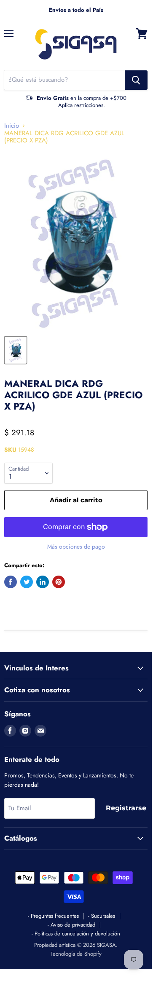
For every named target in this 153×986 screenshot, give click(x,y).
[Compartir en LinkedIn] (42, 582)
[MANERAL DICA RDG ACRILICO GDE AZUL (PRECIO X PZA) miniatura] (16, 350)
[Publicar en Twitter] (26, 582)
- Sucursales (101, 916)
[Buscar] (136, 80)
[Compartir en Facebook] (10, 582)
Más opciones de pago (76, 546)
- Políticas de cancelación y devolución (76, 934)
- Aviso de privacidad (71, 925)
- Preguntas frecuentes (53, 916)
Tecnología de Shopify (76, 954)
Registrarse (126, 808)
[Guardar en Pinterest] (58, 582)
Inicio (11, 125)
